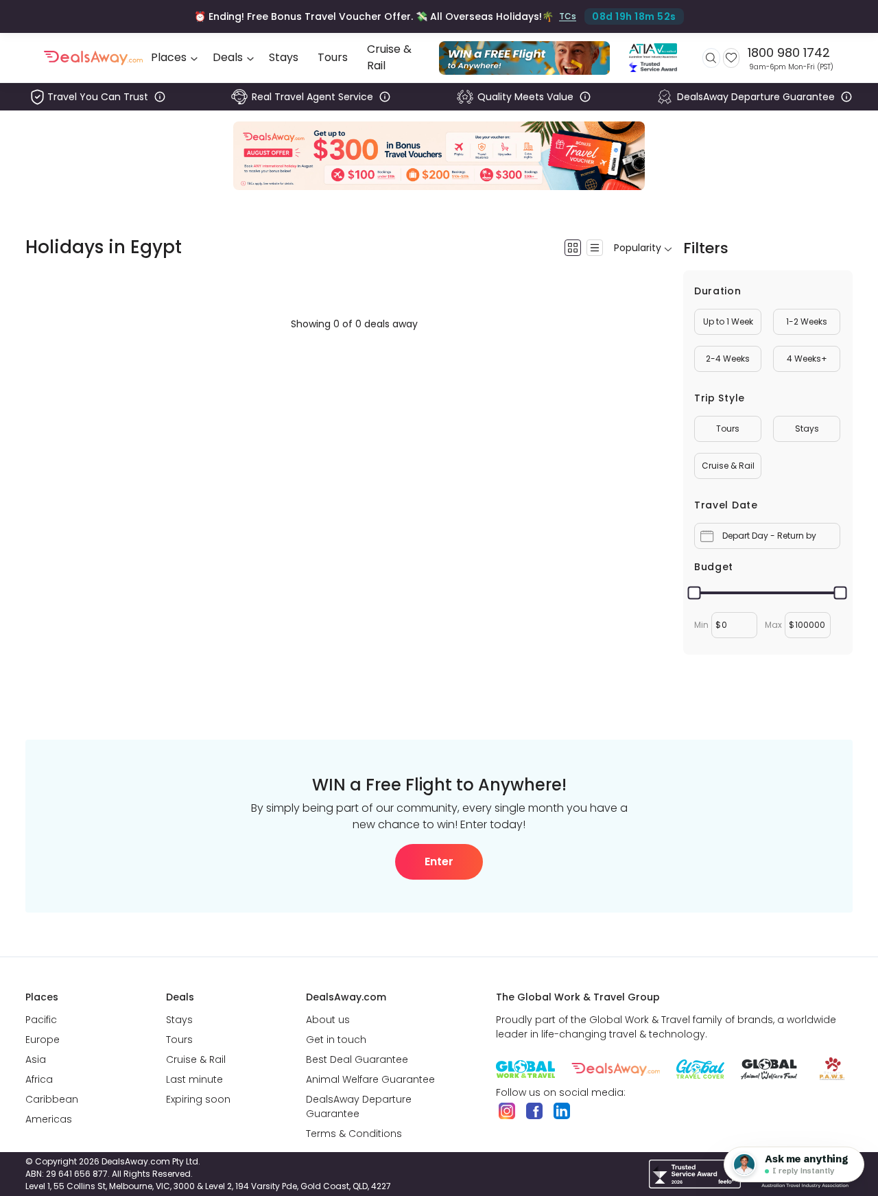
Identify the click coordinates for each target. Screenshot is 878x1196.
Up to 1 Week (728, 321)
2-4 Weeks (728, 358)
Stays (807, 428)
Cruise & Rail (728, 465)
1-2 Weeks (806, 321)
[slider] (694, 593)
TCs (567, 16)
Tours (727, 428)
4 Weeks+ (807, 358)
